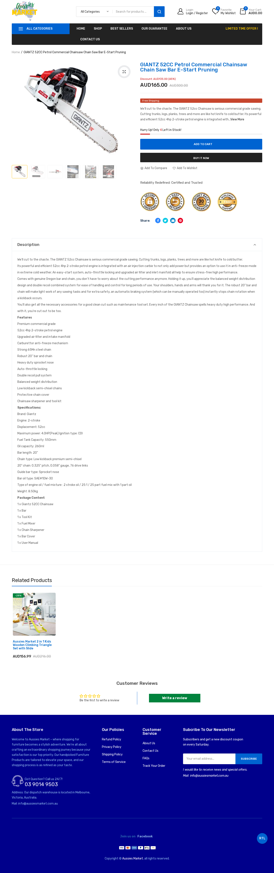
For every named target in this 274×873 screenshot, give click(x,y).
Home (16, 52)
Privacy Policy (111, 747)
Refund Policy (111, 739)
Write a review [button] (174, 698)
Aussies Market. (133, 858)
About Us (149, 743)
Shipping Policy (112, 754)
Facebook (145, 836)
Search (159, 11)
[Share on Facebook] (158, 220)
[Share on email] (173, 220)
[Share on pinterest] (180, 220)
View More (237, 119)
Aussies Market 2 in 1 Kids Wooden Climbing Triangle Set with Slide (32, 645)
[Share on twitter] (165, 220)
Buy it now (201, 158)
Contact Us (150, 751)
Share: (145, 221)
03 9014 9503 (41, 784)
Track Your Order (154, 766)
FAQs (146, 758)
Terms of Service (114, 762)
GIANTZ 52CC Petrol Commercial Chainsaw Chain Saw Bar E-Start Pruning (193, 67)
